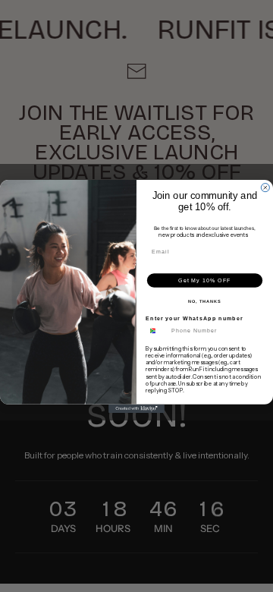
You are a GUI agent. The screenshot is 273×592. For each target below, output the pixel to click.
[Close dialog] (265, 187)
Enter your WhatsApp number (194, 318)
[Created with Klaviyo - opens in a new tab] (136, 408)
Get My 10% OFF (204, 280)
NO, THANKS (204, 300)
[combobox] (157, 331)
